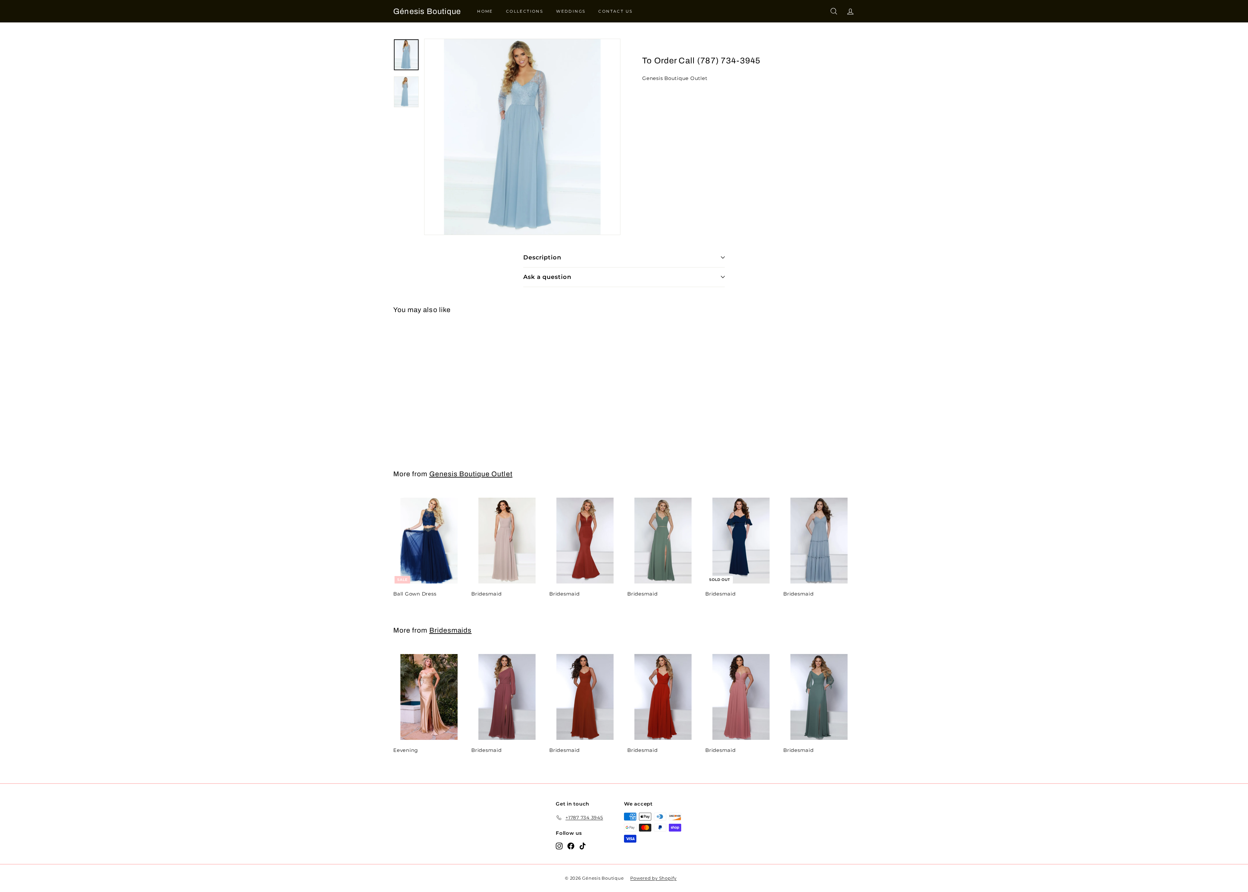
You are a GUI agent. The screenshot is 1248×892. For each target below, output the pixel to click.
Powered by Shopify (653, 878)
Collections (524, 11)
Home (485, 11)
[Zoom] (522, 137)
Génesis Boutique (427, 11)
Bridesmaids (450, 630)
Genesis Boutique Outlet (471, 474)
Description (542, 257)
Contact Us (615, 11)
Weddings (570, 11)
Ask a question (547, 277)
